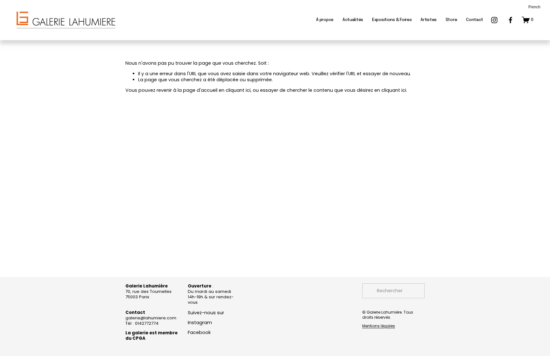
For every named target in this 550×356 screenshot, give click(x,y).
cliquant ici (238, 90)
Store (451, 20)
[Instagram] (494, 20)
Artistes (428, 20)
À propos (325, 20)
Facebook (199, 333)
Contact (474, 20)
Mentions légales (378, 326)
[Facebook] (510, 20)
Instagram (200, 323)
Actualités (352, 20)
